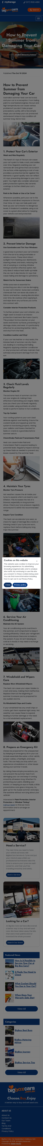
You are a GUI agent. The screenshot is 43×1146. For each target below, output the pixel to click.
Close (7, 585)
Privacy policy (20, 585)
